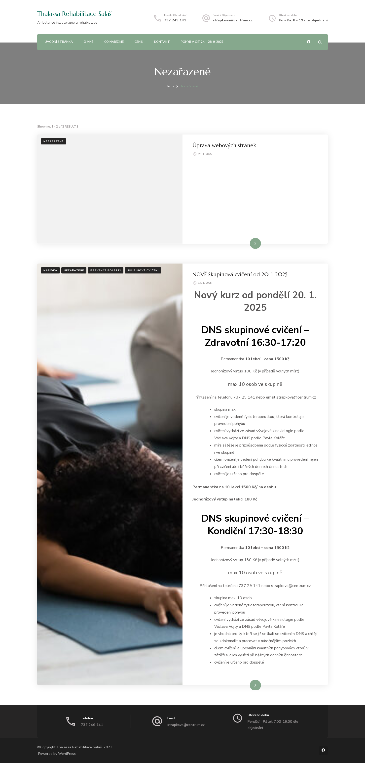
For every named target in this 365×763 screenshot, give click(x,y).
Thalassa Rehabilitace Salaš (74, 14)
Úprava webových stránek (224, 145)
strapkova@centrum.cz (233, 20)
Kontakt (162, 42)
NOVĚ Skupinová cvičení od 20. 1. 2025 (240, 274)
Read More (247, 243)
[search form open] (319, 42)
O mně (88, 42)
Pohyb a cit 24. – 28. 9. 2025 (202, 42)
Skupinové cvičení (143, 270)
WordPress (67, 753)
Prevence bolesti (105, 270)
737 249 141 (175, 20)
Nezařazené (53, 141)
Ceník (139, 42)
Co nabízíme (114, 42)
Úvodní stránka (59, 42)
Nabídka (50, 270)
